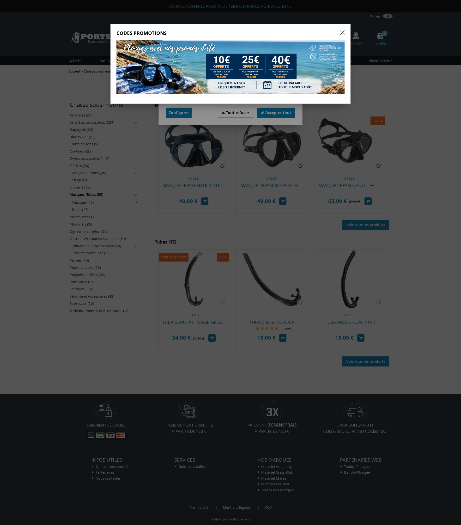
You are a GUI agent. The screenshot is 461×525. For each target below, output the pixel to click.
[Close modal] (342, 33)
